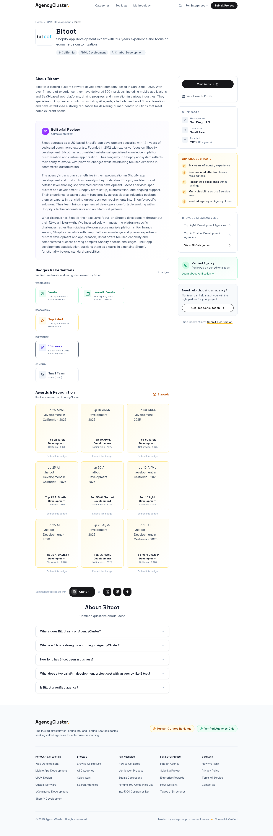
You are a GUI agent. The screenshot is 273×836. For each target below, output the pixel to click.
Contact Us (208, 784)
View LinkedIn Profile (199, 96)
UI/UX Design (43, 777)
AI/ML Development (59, 22)
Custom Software (45, 784)
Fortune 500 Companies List (136, 784)
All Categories (85, 770)
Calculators (84, 777)
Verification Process (131, 770)
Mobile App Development (51, 770)
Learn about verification (196, 273)
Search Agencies (87, 784)
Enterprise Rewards (172, 777)
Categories (102, 5)
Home (39, 22)
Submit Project (224, 5)
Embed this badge (57, 456)
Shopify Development (48, 798)
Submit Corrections (130, 777)
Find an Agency (169, 763)
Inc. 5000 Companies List (134, 791)
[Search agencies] (180, 5)
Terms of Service (212, 777)
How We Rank (169, 784)
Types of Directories (173, 791)
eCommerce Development (51, 791)
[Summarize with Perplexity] (107, 592)
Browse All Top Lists (89, 763)
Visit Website (205, 84)
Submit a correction (220, 322)
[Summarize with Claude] (117, 592)
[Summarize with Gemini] (127, 592)
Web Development (46, 763)
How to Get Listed (129, 763)
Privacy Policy (210, 770)
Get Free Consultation (205, 307)
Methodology (142, 5)
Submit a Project (170, 770)
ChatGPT (85, 591)
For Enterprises (195, 5)
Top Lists (121, 5)
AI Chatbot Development (127, 52)
